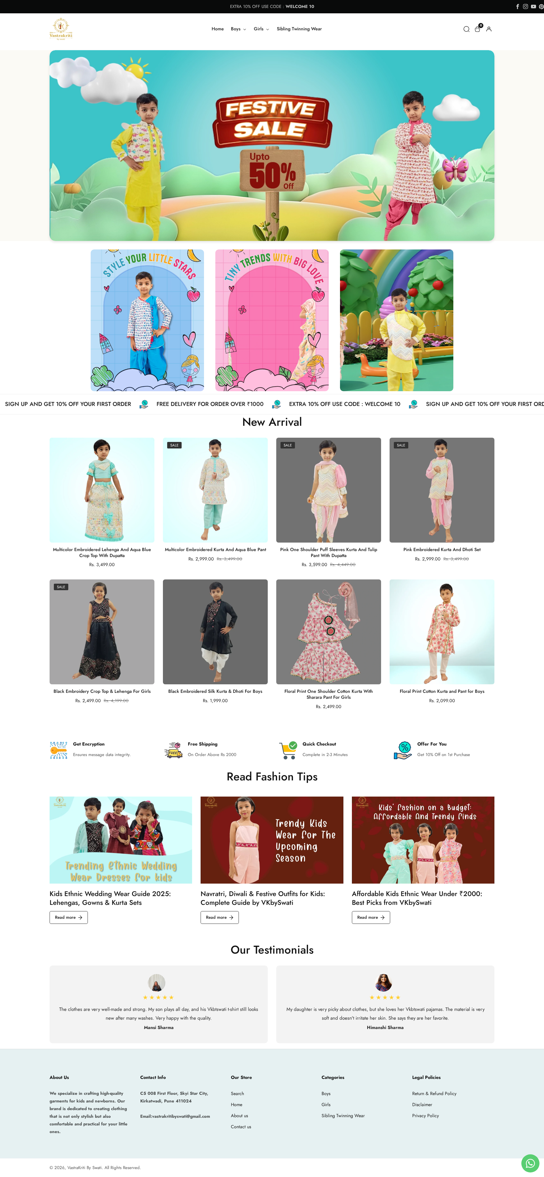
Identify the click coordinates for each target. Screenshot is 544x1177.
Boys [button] (236, 29)
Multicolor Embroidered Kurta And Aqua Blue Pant (215, 550)
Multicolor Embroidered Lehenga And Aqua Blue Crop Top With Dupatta (102, 553)
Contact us (241, 1126)
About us (239, 1115)
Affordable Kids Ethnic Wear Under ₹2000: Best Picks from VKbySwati (417, 898)
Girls (326, 1104)
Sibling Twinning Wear (299, 29)
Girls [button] (259, 29)
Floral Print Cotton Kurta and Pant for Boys (442, 692)
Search (237, 1093)
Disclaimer (422, 1104)
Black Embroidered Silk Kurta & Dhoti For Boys (215, 692)
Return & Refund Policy (434, 1093)
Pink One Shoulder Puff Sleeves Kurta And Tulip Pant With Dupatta (328, 553)
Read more (65, 917)
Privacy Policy (425, 1115)
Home (218, 29)
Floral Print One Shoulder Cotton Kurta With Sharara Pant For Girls (328, 694)
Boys (326, 1093)
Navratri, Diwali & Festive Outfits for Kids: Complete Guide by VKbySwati (263, 898)
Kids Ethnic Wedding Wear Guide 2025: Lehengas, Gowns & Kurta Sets (110, 898)
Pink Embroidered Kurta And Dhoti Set (442, 550)
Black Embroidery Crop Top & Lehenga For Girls (102, 692)
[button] (466, 29)
